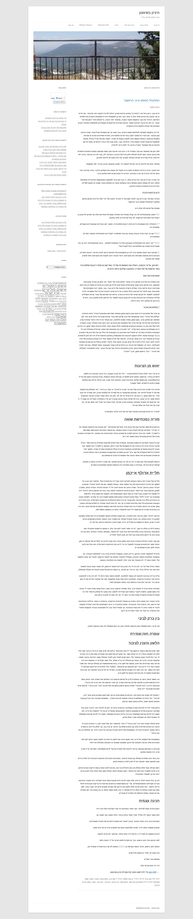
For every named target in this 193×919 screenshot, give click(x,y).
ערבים (64, 311)
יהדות (45, 300)
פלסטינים (48, 311)
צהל (41, 311)
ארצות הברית (39, 293)
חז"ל (64, 301)
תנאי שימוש (156, 908)
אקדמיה (63, 293)
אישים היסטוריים (54, 286)
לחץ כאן (152, 872)
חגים (37, 298)
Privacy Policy (85, 25)
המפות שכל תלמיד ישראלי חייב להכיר (52, 162)
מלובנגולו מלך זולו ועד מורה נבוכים (53, 128)
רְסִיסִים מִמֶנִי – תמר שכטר (56, 251)
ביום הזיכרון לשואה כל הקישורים (55, 235)
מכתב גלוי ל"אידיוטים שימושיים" (55, 131)
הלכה (64, 298)
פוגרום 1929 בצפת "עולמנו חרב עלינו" (52, 203)
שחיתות (50, 314)
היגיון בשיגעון (149, 13)
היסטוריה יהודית (46, 295)
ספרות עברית (56, 308)
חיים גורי (107, 882)
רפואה (91, 879)
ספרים (49, 308)
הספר (60, 298)
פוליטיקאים (58, 311)
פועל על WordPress (143, 908)
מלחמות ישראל (58, 306)
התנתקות (45, 298)
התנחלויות (53, 298)
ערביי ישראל (41, 308)
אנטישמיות (37, 290)
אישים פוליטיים (54, 289)
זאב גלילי (148, 879)
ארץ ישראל (51, 293)
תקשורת (60, 323)
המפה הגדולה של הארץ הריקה (55, 175)
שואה (86, 879)
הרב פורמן (115, 882)
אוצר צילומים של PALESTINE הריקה (53, 165)
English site (103, 25)
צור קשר (71, 25)
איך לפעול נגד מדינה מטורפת (55, 118)
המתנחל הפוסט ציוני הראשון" (142, 100)
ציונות (97, 879)
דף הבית (157, 25)
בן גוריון (63, 296)
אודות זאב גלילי (129, 25)
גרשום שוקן (124, 882)
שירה (44, 314)
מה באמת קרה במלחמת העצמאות (53, 207)
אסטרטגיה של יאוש (136, 882)
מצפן (94, 882)
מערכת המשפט (42, 306)
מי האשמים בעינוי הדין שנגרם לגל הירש (52, 200)
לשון (59, 304)
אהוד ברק (48, 283)
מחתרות (40, 304)
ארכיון (116, 25)
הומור (57, 296)
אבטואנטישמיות (59, 283)
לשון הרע (112, 879)
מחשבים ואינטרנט (50, 304)
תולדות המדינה (55, 319)
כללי (63, 303)
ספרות (63, 309)
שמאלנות (156, 882)
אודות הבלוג (144, 25)
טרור (51, 300)
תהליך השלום (51, 317)
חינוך (60, 301)
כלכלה (38, 301)
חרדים (56, 301)
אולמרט (40, 283)
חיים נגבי (100, 882)
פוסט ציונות (104, 879)
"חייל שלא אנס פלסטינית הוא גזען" (53, 153)
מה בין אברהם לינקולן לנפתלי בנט (54, 197)
